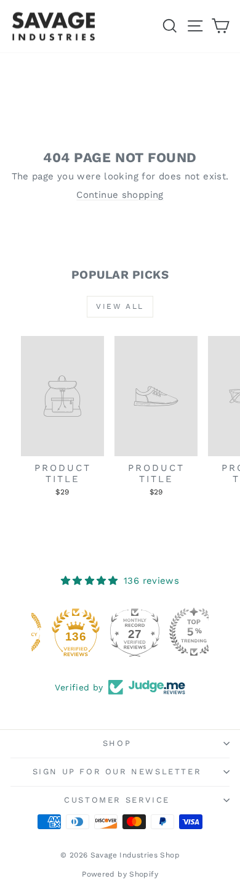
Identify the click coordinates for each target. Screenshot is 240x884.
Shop (117, 743)
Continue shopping (119, 194)
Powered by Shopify (120, 874)
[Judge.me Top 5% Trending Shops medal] (179, 632)
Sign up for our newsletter (117, 771)
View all (119, 306)
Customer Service (117, 799)
